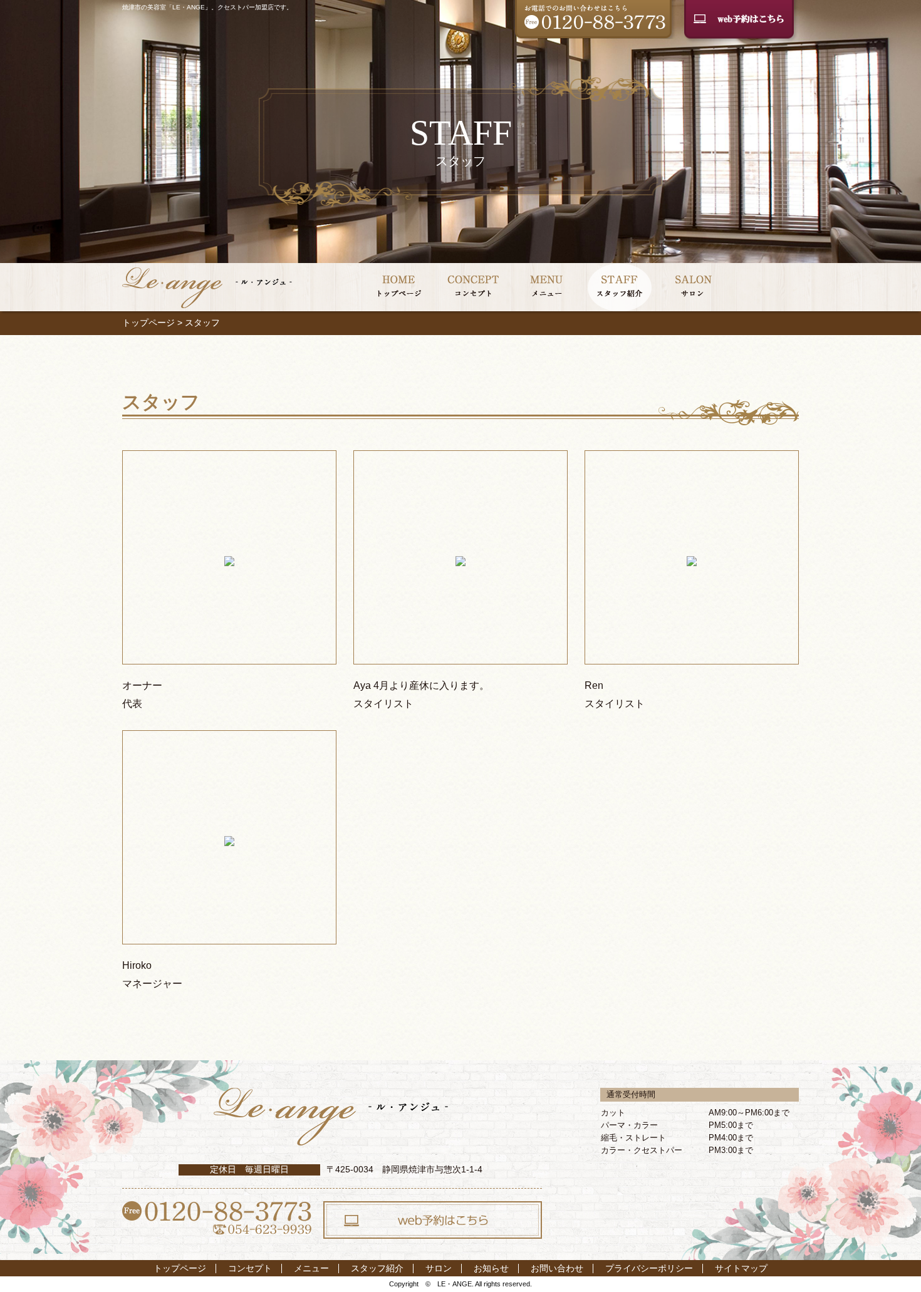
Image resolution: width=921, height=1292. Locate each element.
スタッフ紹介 (377, 1268)
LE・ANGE (454, 1284)
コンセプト (250, 1268)
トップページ (148, 323)
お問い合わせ (557, 1268)
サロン (438, 1268)
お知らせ (491, 1268)
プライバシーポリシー (649, 1268)
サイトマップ (741, 1268)
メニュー (311, 1268)
